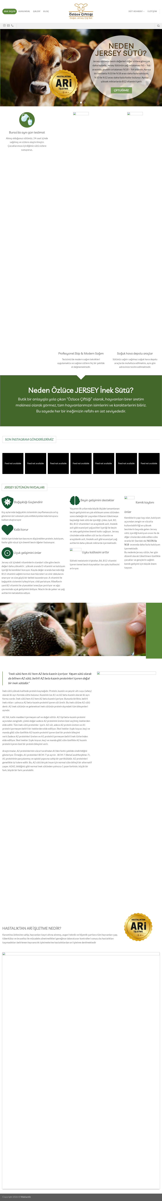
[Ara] (158, 26)
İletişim (152, 11)
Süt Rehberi (135, 11)
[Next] (155, 67)
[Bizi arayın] (12, 25)
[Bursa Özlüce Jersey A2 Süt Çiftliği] (81, 11)
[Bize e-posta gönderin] (8, 25)
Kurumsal (24, 11)
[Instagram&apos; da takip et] (4, 25)
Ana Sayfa (9, 11)
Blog (46, 11)
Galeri (36, 11)
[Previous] (7, 67)
